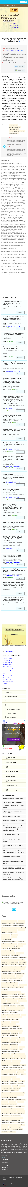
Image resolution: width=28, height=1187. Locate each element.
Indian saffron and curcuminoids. (15, 1067)
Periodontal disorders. (13, 962)
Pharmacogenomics (6, 1053)
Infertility (11, 1074)
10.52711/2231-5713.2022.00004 (13, 340)
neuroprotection (14, 984)
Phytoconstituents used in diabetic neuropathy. (11, 991)
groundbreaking (5, 1044)
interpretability (12, 946)
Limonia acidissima (13, 131)
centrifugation (20, 1083)
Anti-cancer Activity (13, 125)
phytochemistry (5, 1028)
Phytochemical (21, 131)
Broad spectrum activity (19, 973)
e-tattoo (19, 978)
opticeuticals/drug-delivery (18, 925)
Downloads (5, 1167)
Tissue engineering (6, 934)
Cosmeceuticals (5, 1092)
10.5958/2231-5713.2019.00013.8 (13, 466)
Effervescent (4, 1108)
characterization (13, 1081)
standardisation (16, 1026)
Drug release (14, 936)
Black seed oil (15, 1085)
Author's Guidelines (11, 696)
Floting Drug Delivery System (7, 1106)
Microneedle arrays (18, 980)
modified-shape (12, 1101)
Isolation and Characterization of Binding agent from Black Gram (12, 556)
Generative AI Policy (8, 668)
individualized (22, 1046)
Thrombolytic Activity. (13, 133)
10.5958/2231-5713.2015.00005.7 (13, 575)
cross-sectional (5, 920)
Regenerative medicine (6, 939)
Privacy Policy (6, 672)
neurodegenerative (6, 1046)
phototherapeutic (13, 1035)
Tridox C (20, 1049)
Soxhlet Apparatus (5, 998)
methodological (5, 943)
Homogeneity (4, 962)
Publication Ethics (7, 673)
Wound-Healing (22, 998)
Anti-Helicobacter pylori (15, 1065)
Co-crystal (23, 1014)
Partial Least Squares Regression (8, 952)
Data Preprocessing (6, 955)
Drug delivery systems (12, 932)
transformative (21, 1108)
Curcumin (24, 1065)
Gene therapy (11, 1117)
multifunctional (23, 927)
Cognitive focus (12, 923)
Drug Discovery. (13, 1131)
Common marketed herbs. (20, 1099)
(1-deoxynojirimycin (6, 1019)
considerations (13, 1028)
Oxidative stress (14, 1033)
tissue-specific (13, 1110)
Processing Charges (10, 713)
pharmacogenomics (6, 1037)
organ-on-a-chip (13, 1124)
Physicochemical (5, 1081)
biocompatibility (13, 978)
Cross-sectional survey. (6, 925)
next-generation (5, 1035)
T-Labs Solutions (11, 1185)
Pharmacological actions (6, 971)
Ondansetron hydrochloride (7, 1014)
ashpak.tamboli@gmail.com (12, 48)
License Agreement (7, 664)
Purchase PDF (20, 70)
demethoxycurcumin (17, 1060)
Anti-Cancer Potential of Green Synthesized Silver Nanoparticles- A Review (13, 444)
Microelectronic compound (7, 980)
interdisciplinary (14, 1049)
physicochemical (5, 1012)
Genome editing (19, 1117)
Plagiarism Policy (7, 670)
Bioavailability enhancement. (19, 1056)
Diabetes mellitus (22, 984)
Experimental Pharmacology (14, 1127)
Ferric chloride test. (22, 1001)
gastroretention (20, 1101)
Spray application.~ (14, 1090)
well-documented (5, 1042)
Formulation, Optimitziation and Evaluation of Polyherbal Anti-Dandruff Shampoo (14, 363)
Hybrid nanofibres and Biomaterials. (9, 941)
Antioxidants (16, 1074)
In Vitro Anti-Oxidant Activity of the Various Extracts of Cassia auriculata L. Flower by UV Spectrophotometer (13, 584)
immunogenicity (13, 1113)
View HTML (21, 66)
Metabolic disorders (6, 1030)
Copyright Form (10, 705)
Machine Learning (20, 952)
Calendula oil (21, 1085)
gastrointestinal (5, 969)
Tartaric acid (17, 1014)
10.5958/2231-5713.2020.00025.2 (13, 548)
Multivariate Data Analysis (14, 948)
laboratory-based (5, 1122)
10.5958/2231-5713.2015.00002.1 (13, 497)
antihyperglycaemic (6, 1021)
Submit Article (9, 692)
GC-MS (3, 1007)
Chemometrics (5, 948)
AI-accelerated (14, 930)
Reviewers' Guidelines (8, 675)
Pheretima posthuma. (20, 1007)
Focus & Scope (6, 660)
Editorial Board (19, 1177)
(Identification (21, 994)
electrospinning (5, 927)
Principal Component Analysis (8, 950)
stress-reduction (13, 920)
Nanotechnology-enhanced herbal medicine (10, 1051)
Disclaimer (5, 683)
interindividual (5, 1040)
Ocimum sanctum (20, 1005)
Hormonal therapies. (12, 1076)
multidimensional (13, 943)
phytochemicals (5, 994)
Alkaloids (4, 1001)
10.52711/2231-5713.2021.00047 (13, 355)
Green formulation (5, 1090)
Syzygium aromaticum (20, 959)
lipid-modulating (5, 1023)
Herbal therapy (14, 1053)
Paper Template (10, 700)
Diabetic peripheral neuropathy (8, 987)
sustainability (4, 1058)
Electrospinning (14, 934)
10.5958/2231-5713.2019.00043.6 (13, 449)
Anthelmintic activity (10, 1007)
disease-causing (5, 1110)
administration (12, 975)
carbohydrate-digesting (6, 1026)
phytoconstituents (5, 964)
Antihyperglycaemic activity (17, 1030)
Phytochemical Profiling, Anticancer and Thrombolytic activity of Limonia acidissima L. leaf (14, 40)
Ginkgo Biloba (22, 996)
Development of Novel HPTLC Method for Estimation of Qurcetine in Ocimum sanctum (14, 430)
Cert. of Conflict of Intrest (13, 709)
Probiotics (23, 1074)
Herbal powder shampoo (13, 1058)
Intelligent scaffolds (6, 936)
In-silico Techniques (6, 1129)
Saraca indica (12, 1005)
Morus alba (19, 1028)
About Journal (6, 5)
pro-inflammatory (22, 966)
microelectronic (5, 978)
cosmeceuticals (21, 1092)
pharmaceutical (19, 946)
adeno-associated (21, 1110)
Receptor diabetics (19, 987)
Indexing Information (11, 717)
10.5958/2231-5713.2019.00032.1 (13, 562)
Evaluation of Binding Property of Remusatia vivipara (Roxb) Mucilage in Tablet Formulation (14, 570)
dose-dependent (5, 1005)
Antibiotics (4, 1076)
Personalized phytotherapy (7, 1056)
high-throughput (5, 1124)
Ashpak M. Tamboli (11, 46)
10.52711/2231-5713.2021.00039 (13, 326)
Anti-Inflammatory (5, 1065)
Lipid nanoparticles (5, 1120)
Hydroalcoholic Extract (14, 129)
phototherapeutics (5, 1049)
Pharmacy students (20, 923)
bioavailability (4, 1010)
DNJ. (20, 1033)
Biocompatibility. (5, 982)
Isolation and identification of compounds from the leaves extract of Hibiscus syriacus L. (13, 491)
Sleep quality (4, 923)
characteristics (13, 1083)
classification (4, 946)
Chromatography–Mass (6, 1003)
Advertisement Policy (8, 681)
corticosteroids (5, 1072)
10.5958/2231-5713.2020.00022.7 (13, 408)
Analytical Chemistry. (15, 955)
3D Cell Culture (5, 1131)
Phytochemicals (14, 998)
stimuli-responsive (5, 930)
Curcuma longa (5, 1067)
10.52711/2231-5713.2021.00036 (13, 371)
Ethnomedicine (22, 1053)
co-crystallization (13, 1012)
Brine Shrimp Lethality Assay (15, 127)
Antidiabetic (10, 973)
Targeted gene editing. (15, 1120)
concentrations (16, 1003)
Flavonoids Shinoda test (12, 1001)
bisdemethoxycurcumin (6, 1062)
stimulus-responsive (14, 927)
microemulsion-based (6, 1078)
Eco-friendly (22, 1058)
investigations (13, 1023)
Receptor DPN (4, 989)
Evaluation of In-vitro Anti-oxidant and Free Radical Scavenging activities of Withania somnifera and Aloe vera (13, 599)
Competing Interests (8, 658)
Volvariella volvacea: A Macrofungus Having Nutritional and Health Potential (13, 303)
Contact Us (14, 5)
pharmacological (22, 962)
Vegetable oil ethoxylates (7, 1088)
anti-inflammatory (5, 957)
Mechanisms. (4, 975)
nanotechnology (14, 1037)
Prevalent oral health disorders (8, 959)
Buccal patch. (9, 1017)
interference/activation (15, 1115)
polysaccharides (15, 1019)
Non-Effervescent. (12, 1108)
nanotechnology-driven (15, 1042)
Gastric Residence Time (19, 1106)
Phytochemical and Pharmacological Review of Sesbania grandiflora (13, 333)
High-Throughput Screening (17, 1129)
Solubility (4, 1017)
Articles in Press (6, 1165)
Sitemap (4, 1179)
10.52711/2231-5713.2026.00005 (12, 50)
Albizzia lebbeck (21, 969)
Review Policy (6, 677)
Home (4, 1177)
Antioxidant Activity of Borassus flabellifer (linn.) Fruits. (12, 416)
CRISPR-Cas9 (4, 1117)
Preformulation (20, 1010)
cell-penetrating (5, 1113)
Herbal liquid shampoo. (6, 1060)
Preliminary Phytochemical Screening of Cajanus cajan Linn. (13, 523)
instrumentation (21, 941)
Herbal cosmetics (13, 1097)
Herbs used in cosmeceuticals (8, 1099)
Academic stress (21, 920)
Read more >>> (23, 648)
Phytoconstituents (17, 1017)
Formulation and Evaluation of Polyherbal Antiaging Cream (11, 347)
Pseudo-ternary (21, 1081)
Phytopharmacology (6, 1033)
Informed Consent (7, 662)
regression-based (21, 943)
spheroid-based (21, 1124)
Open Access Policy (7, 666)
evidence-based (12, 1040)
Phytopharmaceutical (14, 996)
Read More (20, 312)
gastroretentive (13, 1104)
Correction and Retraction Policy (10, 679)
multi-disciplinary (20, 1040)
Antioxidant (4, 973)
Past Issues (5, 1164)
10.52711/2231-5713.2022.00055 (13, 482)
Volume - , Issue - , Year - (17, 62)
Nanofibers (4, 932)
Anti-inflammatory (13, 966)
